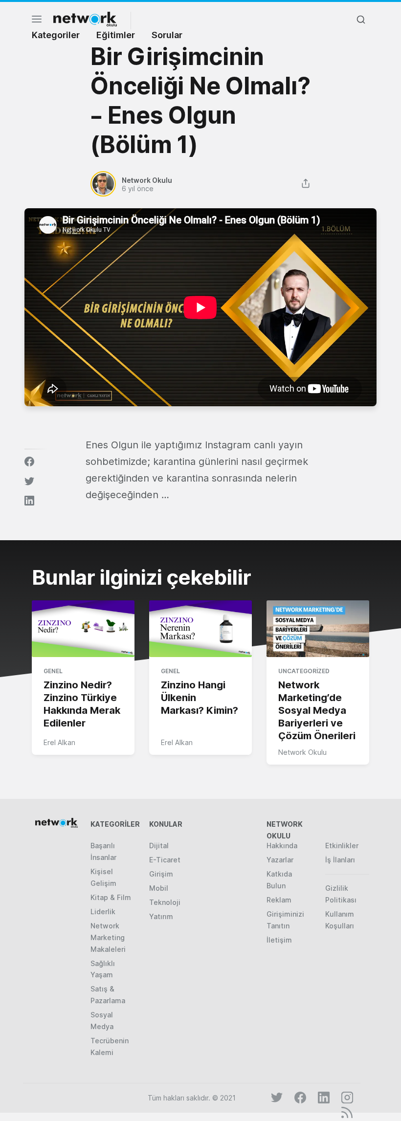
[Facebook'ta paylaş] (29, 461)
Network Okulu (302, 752)
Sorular (167, 35)
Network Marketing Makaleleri (108, 937)
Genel (53, 671)
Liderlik (102, 911)
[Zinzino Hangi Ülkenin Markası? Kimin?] (200, 629)
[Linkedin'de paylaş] (29, 501)
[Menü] (37, 22)
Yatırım (161, 916)
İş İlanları (340, 860)
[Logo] (85, 19)
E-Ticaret (164, 860)
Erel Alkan (59, 742)
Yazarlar (280, 860)
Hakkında (282, 845)
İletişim (279, 940)
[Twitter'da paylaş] (29, 481)
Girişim (161, 874)
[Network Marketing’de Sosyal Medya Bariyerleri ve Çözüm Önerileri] (318, 629)
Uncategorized (304, 671)
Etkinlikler (341, 845)
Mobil (158, 888)
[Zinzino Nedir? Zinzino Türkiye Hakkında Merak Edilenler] (83, 629)
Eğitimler (115, 35)
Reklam (279, 900)
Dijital (159, 845)
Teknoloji (164, 902)
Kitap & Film (110, 897)
